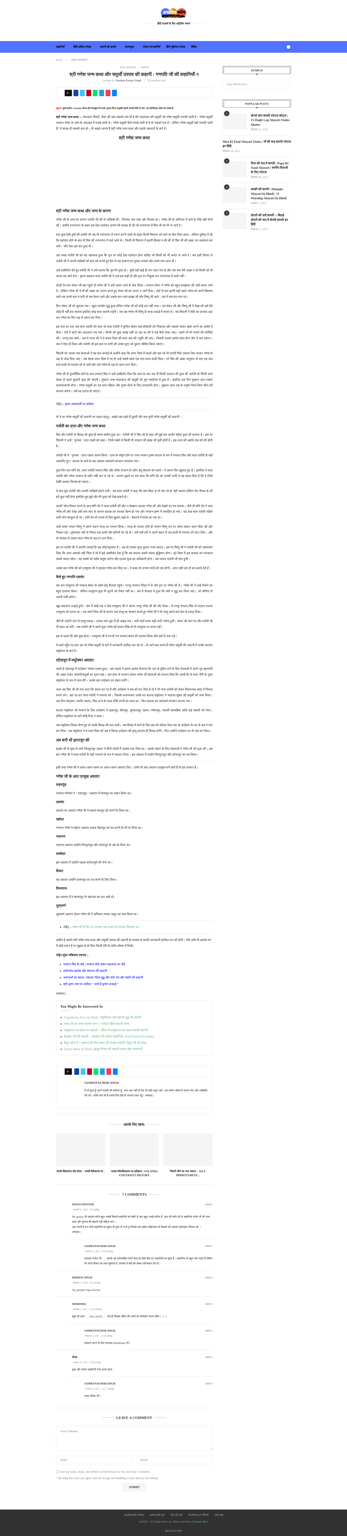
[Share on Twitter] (82, 93)
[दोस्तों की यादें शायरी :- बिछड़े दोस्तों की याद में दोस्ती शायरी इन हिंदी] (235, 221)
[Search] (282, 47)
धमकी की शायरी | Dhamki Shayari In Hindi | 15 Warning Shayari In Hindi (269, 193)
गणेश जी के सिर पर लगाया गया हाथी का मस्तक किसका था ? (106, 927)
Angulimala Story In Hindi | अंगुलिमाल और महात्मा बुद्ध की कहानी (102, 1017)
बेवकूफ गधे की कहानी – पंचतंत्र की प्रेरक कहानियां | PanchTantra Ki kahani (109, 1036)
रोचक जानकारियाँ (151, 46)
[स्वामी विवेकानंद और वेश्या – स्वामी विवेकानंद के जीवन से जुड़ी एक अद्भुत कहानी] (81, 1149)
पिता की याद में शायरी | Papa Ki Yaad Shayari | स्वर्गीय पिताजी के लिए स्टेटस (269, 168)
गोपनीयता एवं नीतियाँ (198, 1515)
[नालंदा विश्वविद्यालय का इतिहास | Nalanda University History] (134, 1149)
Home (59, 59)
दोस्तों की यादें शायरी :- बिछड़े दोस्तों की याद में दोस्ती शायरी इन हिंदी (269, 219)
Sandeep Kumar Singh (128, 80)
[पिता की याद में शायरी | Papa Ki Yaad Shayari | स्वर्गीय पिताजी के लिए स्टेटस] (235, 169)
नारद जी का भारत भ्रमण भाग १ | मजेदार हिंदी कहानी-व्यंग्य (96, 1023)
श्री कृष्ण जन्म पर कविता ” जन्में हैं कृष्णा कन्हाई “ (90, 984)
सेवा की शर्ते (176, 1515)
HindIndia (79, 1303)
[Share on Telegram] (101, 93)
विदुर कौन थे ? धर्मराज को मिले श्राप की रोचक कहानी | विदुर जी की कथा (105, 1043)
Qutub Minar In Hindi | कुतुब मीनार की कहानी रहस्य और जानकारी (103, 1049)
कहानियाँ (60, 46)
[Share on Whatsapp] (95, 93)
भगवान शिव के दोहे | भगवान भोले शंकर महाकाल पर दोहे (94, 964)
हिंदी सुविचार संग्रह (175, 46)
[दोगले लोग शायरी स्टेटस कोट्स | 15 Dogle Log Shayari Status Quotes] (235, 121)
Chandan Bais (200, 1521)
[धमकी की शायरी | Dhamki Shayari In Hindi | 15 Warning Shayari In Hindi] (235, 195)
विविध (194, 46)
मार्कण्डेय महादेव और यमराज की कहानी (85, 971)
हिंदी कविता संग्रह (82, 46)
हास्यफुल (129, 46)
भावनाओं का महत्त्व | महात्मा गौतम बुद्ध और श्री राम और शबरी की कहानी (103, 977)
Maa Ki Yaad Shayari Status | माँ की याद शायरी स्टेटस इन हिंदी (257, 144)
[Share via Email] (114, 93)
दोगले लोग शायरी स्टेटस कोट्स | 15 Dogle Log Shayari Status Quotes (270, 120)
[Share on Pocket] (108, 93)
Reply (209, 1204)
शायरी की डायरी (108, 46)
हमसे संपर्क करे (157, 1515)
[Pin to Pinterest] (88, 93)
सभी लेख (218, 1515)
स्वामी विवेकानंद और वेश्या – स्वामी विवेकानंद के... (80, 1171)
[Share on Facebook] (75, 93)
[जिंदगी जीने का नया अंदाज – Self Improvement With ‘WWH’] (188, 1149)
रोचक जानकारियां (79, 59)
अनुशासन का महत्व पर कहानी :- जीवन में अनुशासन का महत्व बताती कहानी (106, 1030)
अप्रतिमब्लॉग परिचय (134, 1515)
